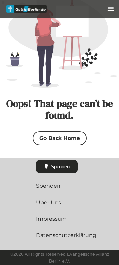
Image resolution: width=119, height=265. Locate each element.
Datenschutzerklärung (66, 235)
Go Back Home (59, 138)
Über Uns (48, 202)
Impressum (51, 219)
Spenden (48, 186)
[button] (111, 8)
